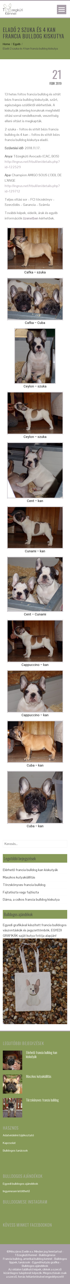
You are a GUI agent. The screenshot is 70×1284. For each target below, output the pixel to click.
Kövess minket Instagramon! (37, 1213)
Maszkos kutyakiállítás (19, 877)
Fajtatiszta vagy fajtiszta (21, 892)
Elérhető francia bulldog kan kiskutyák (30, 870)
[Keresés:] (35, 842)
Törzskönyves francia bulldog (24, 885)
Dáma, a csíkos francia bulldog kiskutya (31, 899)
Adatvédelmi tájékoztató (18, 1135)
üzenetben (30, 218)
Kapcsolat (9, 1143)
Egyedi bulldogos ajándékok (20, 1184)
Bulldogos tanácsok (15, 1150)
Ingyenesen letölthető (16, 1191)
